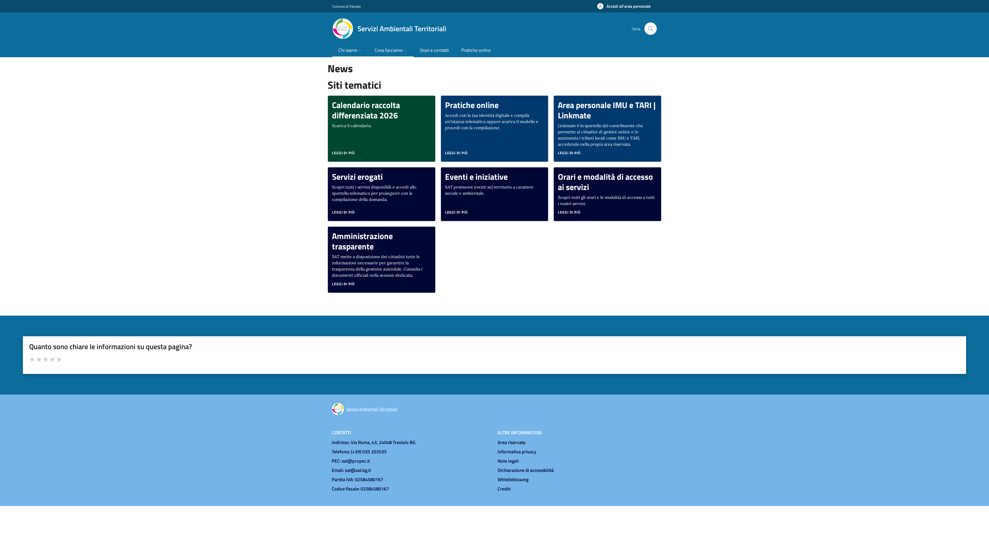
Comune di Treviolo (346, 6)
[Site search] (650, 28)
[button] (624, 6)
